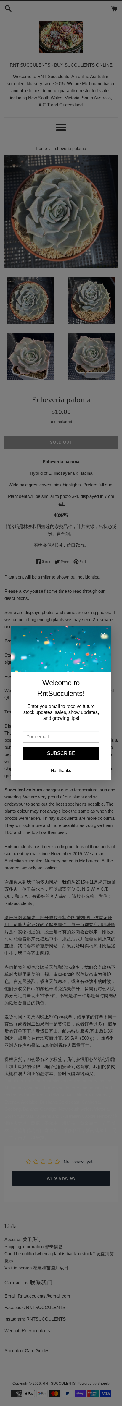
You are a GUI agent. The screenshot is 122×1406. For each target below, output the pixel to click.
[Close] (103, 635)
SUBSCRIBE (61, 753)
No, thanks (61, 770)
